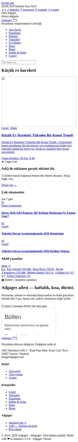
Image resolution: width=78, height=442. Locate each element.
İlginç (12, 46)
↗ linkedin (13, 9)
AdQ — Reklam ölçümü (23, 425)
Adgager (9, 20)
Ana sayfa (14, 371)
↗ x (3, 9)
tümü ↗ (5, 265)
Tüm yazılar (15, 374)
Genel (12, 392)
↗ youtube (41, 9)
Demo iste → (9, 185)
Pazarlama (14, 32)
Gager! (13, 55)
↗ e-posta (53, 9)
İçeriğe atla (7, 3)
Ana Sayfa (15, 29)
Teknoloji (14, 39)
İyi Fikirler (15, 42)
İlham (12, 49)
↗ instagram (27, 9)
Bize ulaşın (15, 429)
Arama (13, 377)
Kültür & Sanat (17, 52)
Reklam (13, 36)
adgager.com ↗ (17, 422)
